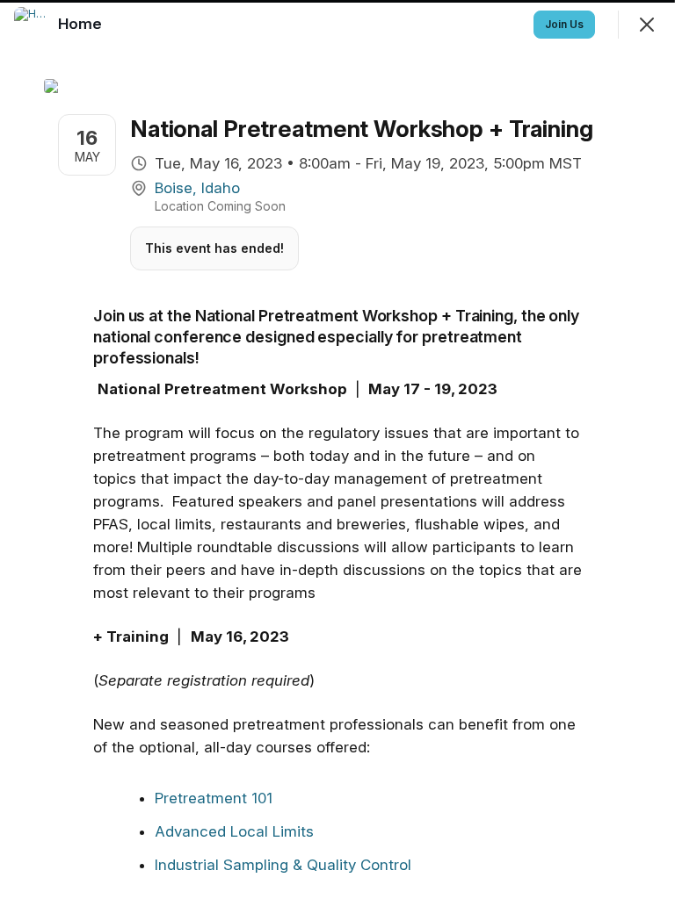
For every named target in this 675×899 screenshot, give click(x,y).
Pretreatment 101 (213, 798)
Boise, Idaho (197, 188)
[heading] (81, 23)
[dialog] (337, 449)
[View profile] (31, 24)
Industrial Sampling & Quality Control (283, 865)
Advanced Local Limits (234, 831)
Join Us (564, 24)
